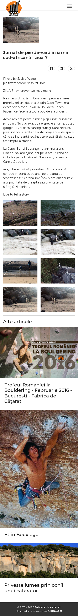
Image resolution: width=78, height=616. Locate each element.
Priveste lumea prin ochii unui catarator (33, 587)
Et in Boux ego (21, 534)
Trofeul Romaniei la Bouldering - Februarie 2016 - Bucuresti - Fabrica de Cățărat (38, 393)
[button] (20, 213)
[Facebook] (51, 68)
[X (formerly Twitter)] (71, 68)
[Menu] (69, 6)
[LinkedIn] (61, 68)
